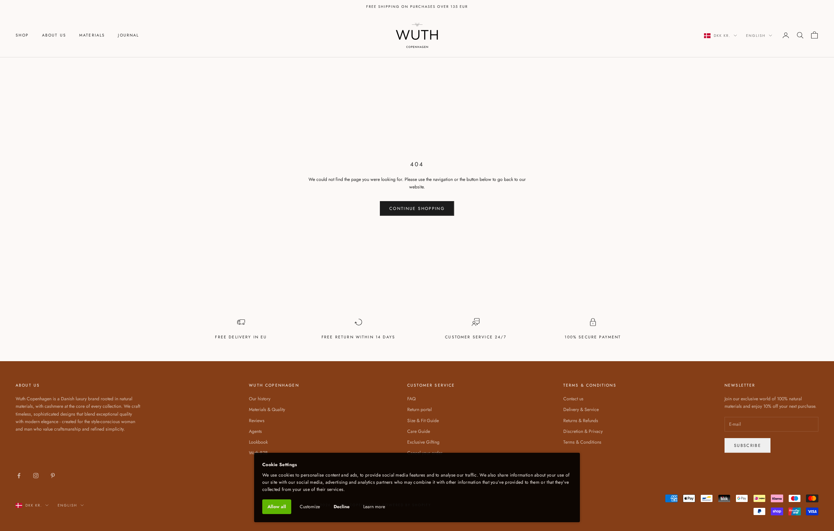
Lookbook (258, 442)
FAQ (411, 398)
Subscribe (747, 445)
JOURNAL (128, 35)
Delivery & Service (581, 409)
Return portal (419, 409)
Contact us (573, 398)
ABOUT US (54, 35)
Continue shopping (417, 208)
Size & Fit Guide (423, 420)
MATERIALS (92, 35)
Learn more (374, 506)
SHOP (22, 35)
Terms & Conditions (582, 442)
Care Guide (418, 431)
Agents (255, 431)
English (756, 35)
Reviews (257, 420)
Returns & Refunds (580, 420)
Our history (259, 398)
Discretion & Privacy (583, 431)
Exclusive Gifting (423, 442)
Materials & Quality (267, 409)
